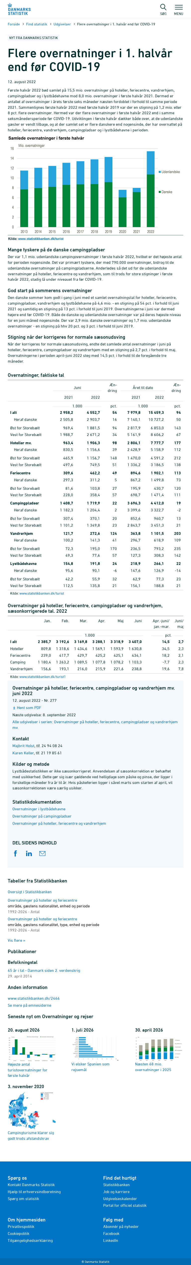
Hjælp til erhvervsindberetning (34, 1191)
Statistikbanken (116, 1184)
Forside (14, 24)
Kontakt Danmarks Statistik (31, 1184)
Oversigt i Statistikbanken (30, 891)
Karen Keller (23, 753)
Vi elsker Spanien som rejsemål (90, 1067)
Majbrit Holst (23, 745)
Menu (178, 13)
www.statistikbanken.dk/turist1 (42, 676)
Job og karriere (116, 1191)
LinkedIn (110, 1240)
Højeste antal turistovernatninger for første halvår (28, 1070)
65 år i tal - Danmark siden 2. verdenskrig (44, 970)
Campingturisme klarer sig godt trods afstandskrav (31, 1135)
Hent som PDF (29, 707)
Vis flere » (16, 940)
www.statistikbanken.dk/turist (40, 239)
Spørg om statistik (23, 1198)
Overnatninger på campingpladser (42, 816)
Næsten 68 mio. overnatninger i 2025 (153, 1067)
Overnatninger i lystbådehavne (38, 809)
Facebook (111, 1233)
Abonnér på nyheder (121, 1226)
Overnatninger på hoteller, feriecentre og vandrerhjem (59, 823)
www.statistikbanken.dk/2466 (34, 998)
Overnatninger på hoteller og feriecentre (49, 906)
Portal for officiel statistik (124, 1205)
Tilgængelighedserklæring (30, 1240)
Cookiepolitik (18, 1233)
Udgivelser (62, 24)
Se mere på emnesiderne (29, 1005)
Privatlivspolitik (21, 1226)
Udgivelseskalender (120, 1198)
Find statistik (36, 24)
